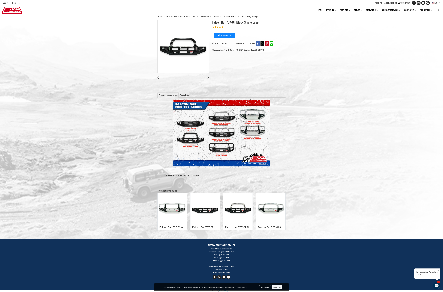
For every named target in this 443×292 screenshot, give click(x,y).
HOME (320, 10)
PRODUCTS (344, 10)
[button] (437, 10)
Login (5, 2)
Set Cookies (265, 287)
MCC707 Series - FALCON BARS (249, 50)
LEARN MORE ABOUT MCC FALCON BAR (182, 176)
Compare (239, 43)
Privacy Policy (228, 287)
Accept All (277, 287)
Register (16, 2)
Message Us (226, 35)
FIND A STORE (425, 10)
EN (436, 3)
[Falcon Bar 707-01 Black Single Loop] (183, 46)
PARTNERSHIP (371, 10)
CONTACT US (409, 10)
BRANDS (357, 10)
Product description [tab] (168, 95)
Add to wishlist (221, 43)
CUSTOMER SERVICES (390, 10)
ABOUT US (330, 10)
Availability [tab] (185, 95)
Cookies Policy (242, 287)
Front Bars (229, 50)
